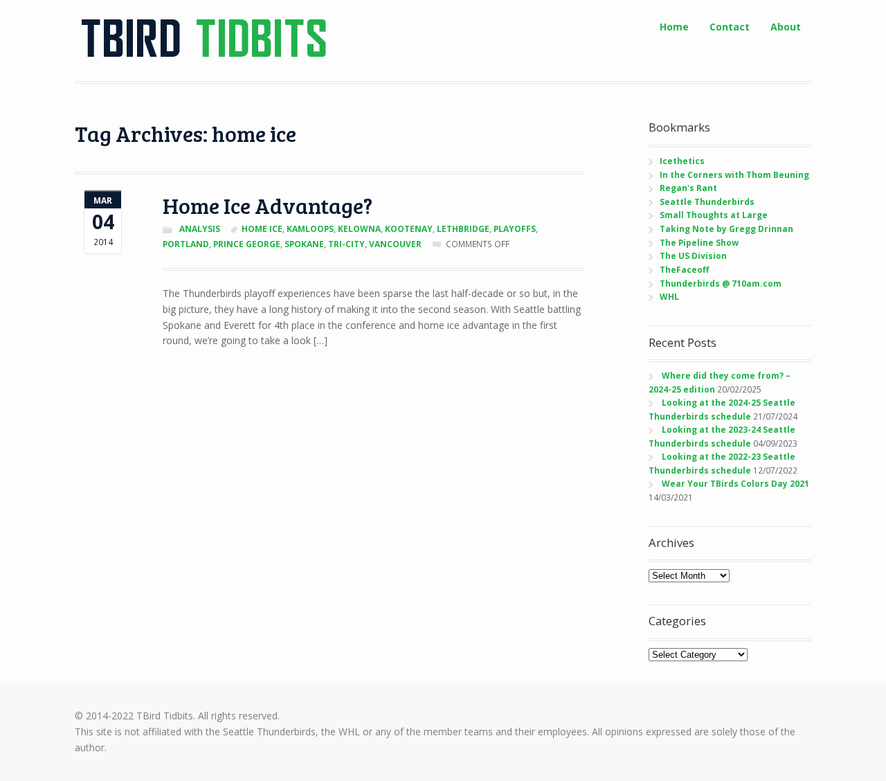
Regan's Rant (688, 188)
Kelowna (359, 229)
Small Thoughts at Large (714, 215)
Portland (186, 244)
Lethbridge (463, 229)
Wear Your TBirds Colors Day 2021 (735, 484)
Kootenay (409, 229)
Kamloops (310, 229)
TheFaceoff (684, 270)
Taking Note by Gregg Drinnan (726, 229)
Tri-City (346, 244)
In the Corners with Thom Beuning (734, 175)
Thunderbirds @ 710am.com (720, 283)
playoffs (515, 229)
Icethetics (682, 161)
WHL (669, 297)
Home (674, 26)
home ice (262, 229)
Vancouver (395, 244)
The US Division (693, 256)
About (785, 26)
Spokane (304, 244)
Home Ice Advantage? (267, 205)
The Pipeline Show (699, 243)
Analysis (199, 229)
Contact (729, 26)
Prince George (246, 244)
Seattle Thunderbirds (707, 202)
